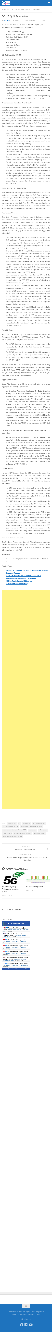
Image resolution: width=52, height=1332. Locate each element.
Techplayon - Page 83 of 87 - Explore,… (15, 953)
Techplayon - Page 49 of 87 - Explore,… (15, 965)
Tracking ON (23, 969)
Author (7, 20)
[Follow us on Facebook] (21, 1324)
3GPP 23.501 (12, 823)
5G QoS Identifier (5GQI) (10, 826)
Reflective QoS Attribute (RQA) (12, 836)
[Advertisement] (26, 9)
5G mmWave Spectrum (34, 887)
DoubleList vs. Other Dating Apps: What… (15, 959)
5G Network (26, 823)
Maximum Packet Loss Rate (22, 833)
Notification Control (39, 833)
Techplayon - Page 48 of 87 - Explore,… (15, 947)
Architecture (32, 830)
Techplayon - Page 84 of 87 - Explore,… (15, 941)
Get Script (8, 969)
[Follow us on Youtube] (30, 1324)
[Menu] (49, 3)
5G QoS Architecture (39, 823)
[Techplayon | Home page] (7, 3)
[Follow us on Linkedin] (26, 1324)
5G (19, 823)
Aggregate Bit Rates (36, 826)
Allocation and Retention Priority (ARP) (14, 830)
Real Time (15, 969)
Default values (42, 830)
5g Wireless (24, 826)
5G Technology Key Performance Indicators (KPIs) (10, 889)
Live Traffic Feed (16, 924)
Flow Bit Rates (7, 833)
